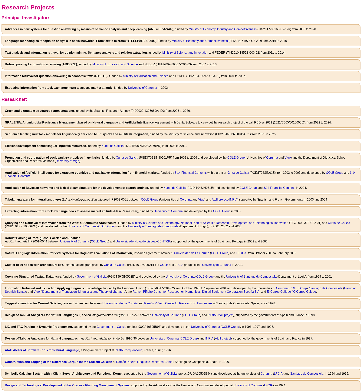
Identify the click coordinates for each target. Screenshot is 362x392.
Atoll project (220, 199)
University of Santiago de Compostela (153, 226)
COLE (164, 264)
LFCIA (179, 264)
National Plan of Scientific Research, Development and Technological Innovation (234, 223)
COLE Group (236, 157)
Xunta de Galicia (112, 145)
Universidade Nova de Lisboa (136, 241)
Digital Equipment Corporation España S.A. (231, 291)
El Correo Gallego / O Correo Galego (291, 291)
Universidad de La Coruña (191, 253)
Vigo (288, 157)
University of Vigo (67, 161)
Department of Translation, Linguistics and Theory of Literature (83, 291)
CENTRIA (164, 241)
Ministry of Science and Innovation (185, 52)
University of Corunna (142, 87)
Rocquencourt (132, 350)
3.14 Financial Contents (191, 172)
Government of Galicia (92, 276)
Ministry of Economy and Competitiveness (200, 40)
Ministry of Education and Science (115, 64)
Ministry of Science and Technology (155, 223)
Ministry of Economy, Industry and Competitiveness (223, 29)
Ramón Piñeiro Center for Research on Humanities (167, 291)
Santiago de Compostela (325, 288)
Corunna (272, 157)
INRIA (233, 199)
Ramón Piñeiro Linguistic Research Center (144, 361)
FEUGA (241, 253)
